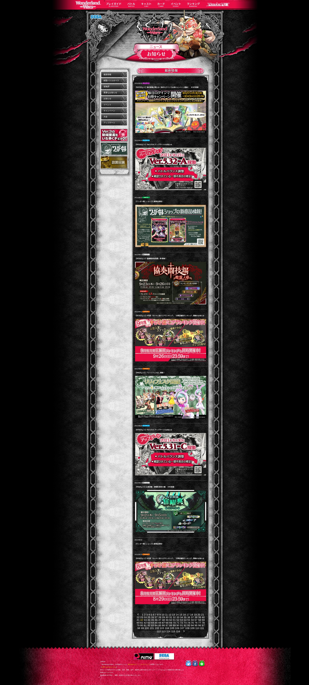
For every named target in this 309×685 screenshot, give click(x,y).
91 (181, 625)
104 (167, 628)
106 (177, 628)
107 (182, 628)
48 (163, 620)
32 (174, 617)
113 (164, 631)
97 (203, 625)
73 (185, 622)
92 (185, 625)
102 (157, 628)
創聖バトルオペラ (111, 80)
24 (145, 617)
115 (173, 631)
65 (156, 622)
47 (159, 620)
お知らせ (107, 99)
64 (152, 622)
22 (138, 617)
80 (141, 625)
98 (138, 628)
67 (163, 622)
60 (138, 622)
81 (145, 625)
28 (159, 617)
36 (188, 617)
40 (203, 617)
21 (202, 614)
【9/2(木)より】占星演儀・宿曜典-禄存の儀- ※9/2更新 (154, 487)
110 (197, 628)
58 (199, 620)
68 (167, 622)
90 (177, 625)
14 (177, 614)
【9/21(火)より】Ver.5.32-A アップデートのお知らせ (153, 144)
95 (196, 625)
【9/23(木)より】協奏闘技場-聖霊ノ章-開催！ (151, 258)
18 (191, 614)
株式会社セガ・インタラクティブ (139, 664)
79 (138, 625)
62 (145, 622)
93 (188, 625)
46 (156, 620)
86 (163, 625)
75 (192, 622)
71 (177, 622)
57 (196, 620)
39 (199, 617)
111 (202, 628)
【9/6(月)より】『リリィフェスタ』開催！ (150, 373)
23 (141, 617)
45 (152, 620)
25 (148, 617)
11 (166, 614)
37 (192, 617)
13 (173, 614)
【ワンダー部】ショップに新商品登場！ (149, 201)
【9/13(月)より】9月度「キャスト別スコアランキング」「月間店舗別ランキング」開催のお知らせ (169, 315)
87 (167, 625)
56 (192, 620)
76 (196, 622)
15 (180, 614)
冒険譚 (106, 87)
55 (188, 620)
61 (141, 622)
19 (195, 614)
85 (159, 625)
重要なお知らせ (110, 93)
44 (148, 620)
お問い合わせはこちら (109, 667)
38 (196, 617)
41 (138, 620)
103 (162, 628)
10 (163, 614)
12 (170, 614)
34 (181, 617)
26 (152, 617)
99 (142, 628)
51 (174, 620)
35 (185, 617)
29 (163, 617)
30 (167, 617)
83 (152, 625)
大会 (105, 117)
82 (148, 625)
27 (156, 617)
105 (172, 628)
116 (178, 631)
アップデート (109, 123)
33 (177, 617)
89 (174, 625)
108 (187, 628)
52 (177, 620)
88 (170, 625)
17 (188, 614)
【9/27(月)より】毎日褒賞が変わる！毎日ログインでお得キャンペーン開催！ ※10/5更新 (167, 87)
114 (168, 631)
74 (188, 622)
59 (203, 620)
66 (159, 622)
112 (159, 631)
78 (203, 622)
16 (184, 614)
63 (148, 622)
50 (170, 620)
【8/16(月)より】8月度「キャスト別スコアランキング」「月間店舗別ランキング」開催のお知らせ (169, 558)
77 (199, 622)
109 (192, 628)
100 (147, 628)
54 (185, 620)
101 (152, 628)
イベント (107, 105)
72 (181, 622)
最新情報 (107, 74)
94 (192, 625)
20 (198, 614)
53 (181, 620)
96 (199, 625)
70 (174, 622)
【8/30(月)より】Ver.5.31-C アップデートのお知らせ (153, 430)
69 (170, 622)
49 (167, 620)
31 (170, 617)
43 (145, 620)
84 (156, 625)
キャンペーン (109, 111)
